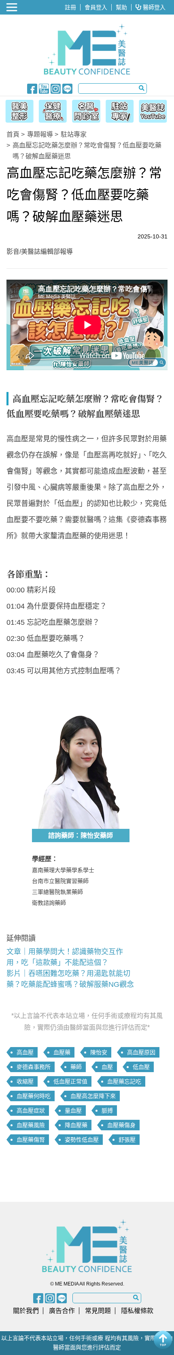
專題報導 (40, 134)
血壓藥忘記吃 (124, 1081)
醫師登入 (153, 7)
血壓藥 (61, 1052)
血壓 (107, 1067)
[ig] (56, 88)
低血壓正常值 (70, 1081)
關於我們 (26, 1310)
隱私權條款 (137, 1310)
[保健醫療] (51, 110)
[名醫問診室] (86, 110)
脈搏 (107, 1110)
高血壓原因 (141, 1052)
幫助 (121, 7)
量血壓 (73, 1110)
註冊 (70, 7)
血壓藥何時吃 (34, 1096)
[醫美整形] (17, 110)
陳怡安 (98, 1052)
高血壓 (25, 1052)
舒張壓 (127, 1139)
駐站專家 (74, 134)
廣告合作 (62, 1310)
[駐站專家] (121, 110)
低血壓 (141, 1067)
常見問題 (98, 1310)
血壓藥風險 (31, 1125)
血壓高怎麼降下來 (93, 1096)
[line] (67, 88)
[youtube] (44, 88)
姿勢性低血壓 (82, 1139)
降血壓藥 (76, 1125)
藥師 (76, 1067)
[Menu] (12, 7)
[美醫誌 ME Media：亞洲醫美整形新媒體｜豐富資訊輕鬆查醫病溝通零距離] (87, 49)
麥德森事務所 (34, 1067)
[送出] (141, 88)
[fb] (32, 88)
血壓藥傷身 (121, 1125)
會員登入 (96, 7)
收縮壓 (25, 1081)
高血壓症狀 (31, 1110)
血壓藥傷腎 (31, 1139)
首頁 (12, 134)
